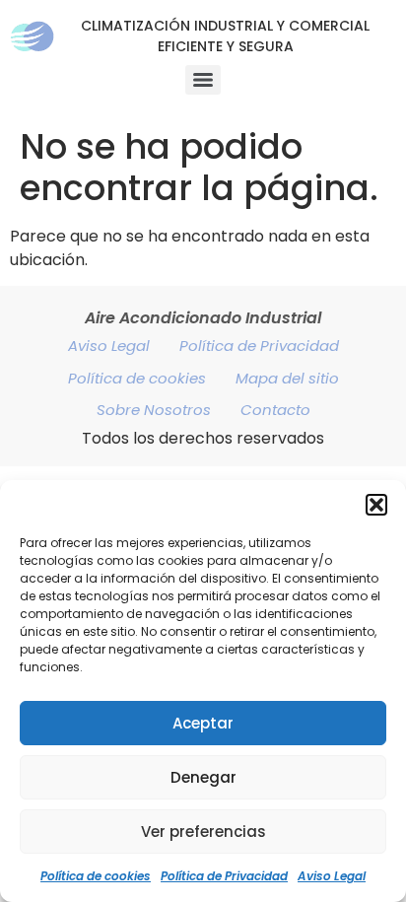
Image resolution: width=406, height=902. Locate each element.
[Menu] (203, 80)
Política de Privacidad (224, 875)
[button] (376, 505)
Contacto (275, 409)
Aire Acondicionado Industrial (203, 318)
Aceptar (203, 723)
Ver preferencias (203, 831)
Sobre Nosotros (154, 409)
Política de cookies (95, 875)
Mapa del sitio (287, 378)
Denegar (203, 777)
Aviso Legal (332, 875)
